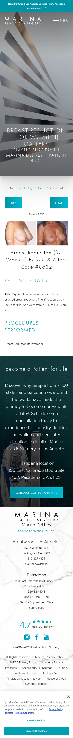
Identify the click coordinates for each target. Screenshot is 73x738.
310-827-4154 (36, 558)
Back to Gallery (23, 188)
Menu (64, 20)
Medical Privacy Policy (49, 657)
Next (59, 203)
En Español (50, 673)
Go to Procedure (49, 188)
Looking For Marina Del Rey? (36, 531)
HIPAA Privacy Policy (23, 662)
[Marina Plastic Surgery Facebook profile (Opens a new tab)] (36, 637)
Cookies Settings (36, 720)
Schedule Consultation (34, 493)
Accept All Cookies (36, 731)
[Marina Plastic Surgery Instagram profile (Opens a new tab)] (27, 637)
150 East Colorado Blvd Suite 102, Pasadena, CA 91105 (36, 474)
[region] (36, 714)
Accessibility (29, 668)
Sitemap (47, 668)
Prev (13, 203)
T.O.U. (34, 673)
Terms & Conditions (24, 712)
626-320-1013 (36, 591)
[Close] (68, 697)
